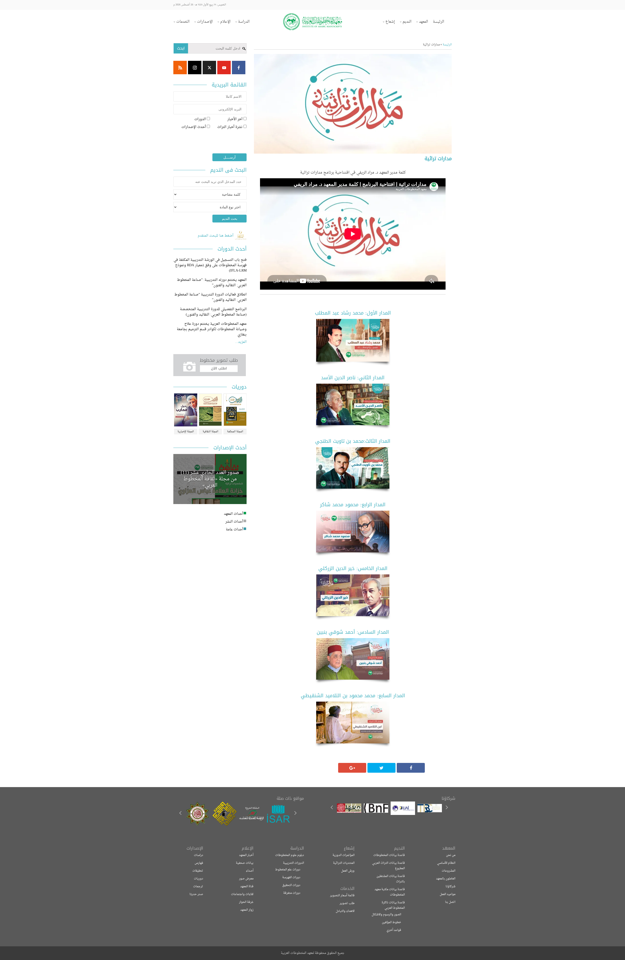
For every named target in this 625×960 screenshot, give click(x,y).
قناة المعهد (246, 886)
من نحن (450, 855)
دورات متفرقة (291, 893)
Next (181, 814)
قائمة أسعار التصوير (342, 895)
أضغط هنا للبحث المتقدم (216, 235)
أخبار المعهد (246, 855)
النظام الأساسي (446, 863)
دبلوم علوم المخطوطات (289, 855)
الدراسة (244, 21)
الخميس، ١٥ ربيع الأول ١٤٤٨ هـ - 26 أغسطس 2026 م (199, 4)
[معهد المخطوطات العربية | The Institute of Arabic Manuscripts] (312, 21)
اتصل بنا (450, 902)
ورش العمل (347, 871)
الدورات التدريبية (293, 863)
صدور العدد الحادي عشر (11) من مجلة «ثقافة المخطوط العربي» (210, 479)
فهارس (199, 863)
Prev (295, 814)
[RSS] (180, 67)
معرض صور (246, 878)
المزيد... (241, 342)
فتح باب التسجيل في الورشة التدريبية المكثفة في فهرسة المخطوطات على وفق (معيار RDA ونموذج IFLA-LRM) (210, 265)
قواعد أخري (393, 930)
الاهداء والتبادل (345, 911)
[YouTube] (224, 67)
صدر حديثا (196, 894)
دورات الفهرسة (291, 877)
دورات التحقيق (291, 885)
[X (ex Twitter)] (209, 67)
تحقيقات (197, 871)
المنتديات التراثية (343, 863)
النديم (407, 21)
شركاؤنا (450, 886)
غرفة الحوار (246, 902)
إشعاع (390, 21)
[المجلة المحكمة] (235, 410)
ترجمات (198, 886)
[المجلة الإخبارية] (185, 410)
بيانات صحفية (244, 863)
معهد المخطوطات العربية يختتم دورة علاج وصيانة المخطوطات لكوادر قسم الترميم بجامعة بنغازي (212, 329)
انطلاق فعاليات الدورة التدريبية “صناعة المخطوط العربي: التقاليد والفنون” (210, 297)
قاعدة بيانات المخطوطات (389, 855)
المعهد (423, 21)
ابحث (181, 48)
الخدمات (182, 21)
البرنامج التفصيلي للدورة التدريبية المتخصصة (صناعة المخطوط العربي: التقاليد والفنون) (213, 312)
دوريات (198, 878)
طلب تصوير (347, 903)
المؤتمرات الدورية (343, 855)
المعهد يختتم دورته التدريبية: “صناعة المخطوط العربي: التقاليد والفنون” (212, 283)
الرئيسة (438, 21)
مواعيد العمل (447, 894)
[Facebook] (238, 67)
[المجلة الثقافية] (210, 410)
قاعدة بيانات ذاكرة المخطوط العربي (393, 905)
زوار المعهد (246, 910)
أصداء (249, 871)
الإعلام (225, 21)
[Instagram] (194, 67)
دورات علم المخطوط (287, 869)
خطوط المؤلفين (391, 922)
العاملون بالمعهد (445, 878)
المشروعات (448, 871)
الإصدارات (205, 21)
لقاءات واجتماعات (242, 894)
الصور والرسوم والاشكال (386, 914)
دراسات (198, 855)
